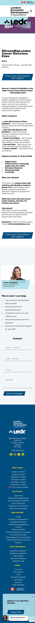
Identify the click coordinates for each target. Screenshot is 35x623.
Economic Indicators (18, 551)
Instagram (15, 454)
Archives (18, 582)
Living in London (18, 474)
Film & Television (18, 503)
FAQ (18, 574)
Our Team (18, 569)
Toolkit (18, 517)
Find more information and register (17, 77)
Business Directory (18, 558)
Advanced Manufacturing (18, 498)
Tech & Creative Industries (18, 501)
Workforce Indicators (18, 553)
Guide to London (18, 472)
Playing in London (18, 479)
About (17, 565)
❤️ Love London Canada (18, 487)
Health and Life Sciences (18, 506)
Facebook (11, 454)
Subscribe (15, 612)
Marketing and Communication (18, 537)
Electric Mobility (18, 529)
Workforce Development (18, 519)
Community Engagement (18, 524)
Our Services (18, 572)
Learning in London (18, 482)
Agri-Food (18, 495)
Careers (18, 527)
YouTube (18, 454)
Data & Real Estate (17, 546)
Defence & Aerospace (18, 508)
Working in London (18, 477)
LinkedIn (23, 454)
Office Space (18, 556)
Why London (17, 468)
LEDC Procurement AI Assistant (18, 532)
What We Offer (17, 512)
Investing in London (18, 485)
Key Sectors (17, 491)
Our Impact (18, 580)
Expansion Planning (18, 522)
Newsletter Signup (18, 577)
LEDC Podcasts (18, 585)
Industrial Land (18, 561)
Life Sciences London (18, 535)
